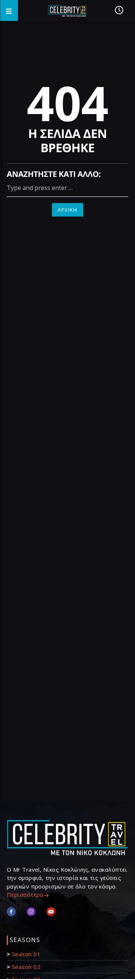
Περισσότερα (25, 894)
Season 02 (26, 966)
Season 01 (26, 954)
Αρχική (68, 209)
